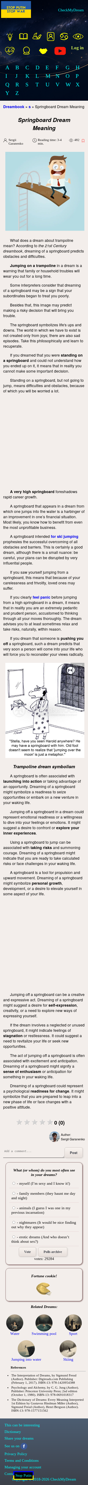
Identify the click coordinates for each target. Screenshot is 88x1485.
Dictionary (12, 1432)
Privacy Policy (15, 1454)
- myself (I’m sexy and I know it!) (43, 1183)
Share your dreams (19, 1438)
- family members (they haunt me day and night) (43, 1195)
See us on (11, 1446)
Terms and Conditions (21, 1460)
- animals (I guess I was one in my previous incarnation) (40, 1210)
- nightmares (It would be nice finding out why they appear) (43, 1224)
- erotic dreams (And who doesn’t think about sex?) (40, 1239)
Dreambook (13, 106)
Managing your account (22, 1467)
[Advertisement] (44, 441)
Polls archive (53, 1252)
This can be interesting (22, 1425)
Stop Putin (23, 1475)
